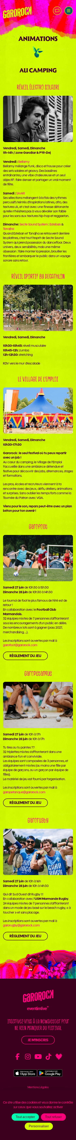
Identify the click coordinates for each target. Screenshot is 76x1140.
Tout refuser (53, 1117)
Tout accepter (25, 1117)
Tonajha (8, 228)
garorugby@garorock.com (21, 925)
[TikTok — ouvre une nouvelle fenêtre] (48, 1056)
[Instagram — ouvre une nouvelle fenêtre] (28, 1056)
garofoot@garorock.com (20, 645)
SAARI (20, 193)
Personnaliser (39, 1126)
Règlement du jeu (25, 655)
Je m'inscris (38, 1040)
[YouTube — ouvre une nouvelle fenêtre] (38, 1056)
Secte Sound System (33, 224)
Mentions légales (38, 1087)
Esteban (55, 224)
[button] (68, 10)
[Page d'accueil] (17, 12)
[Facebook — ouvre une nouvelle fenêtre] (17, 1056)
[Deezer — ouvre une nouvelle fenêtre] (59, 1056)
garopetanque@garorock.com (24, 792)
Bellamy (24, 161)
